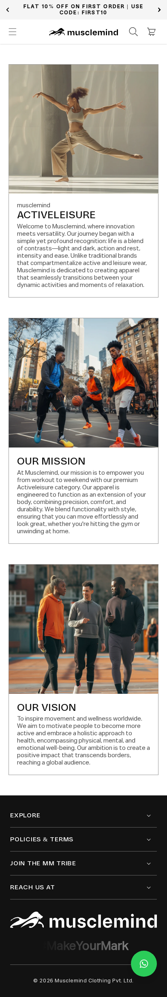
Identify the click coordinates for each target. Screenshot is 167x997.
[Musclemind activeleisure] (83, 919)
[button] (12, 32)
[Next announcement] (159, 10)
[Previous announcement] (7, 10)
